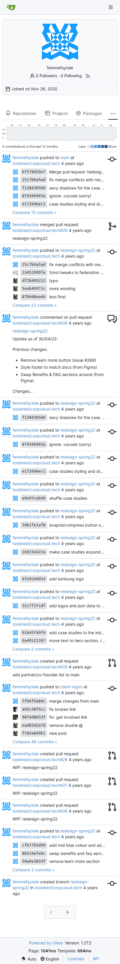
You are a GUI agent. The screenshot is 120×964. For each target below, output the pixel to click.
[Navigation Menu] (111, 7)
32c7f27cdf (33, 605)
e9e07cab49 (33, 498)
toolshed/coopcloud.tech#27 (40, 785)
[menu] (28, 958)
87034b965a (33, 196)
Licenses (76, 958)
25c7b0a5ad (33, 179)
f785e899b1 (33, 733)
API (96, 958)
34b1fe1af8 (33, 525)
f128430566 (33, 188)
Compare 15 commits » (35, 212)
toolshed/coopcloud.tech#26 (40, 810)
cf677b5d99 (33, 845)
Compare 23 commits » (35, 305)
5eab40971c (33, 288)
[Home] (11, 7)
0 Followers (46, 75)
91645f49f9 (33, 632)
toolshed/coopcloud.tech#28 (40, 230)
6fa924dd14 (33, 579)
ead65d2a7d (33, 725)
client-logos (71, 686)
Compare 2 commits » (33, 648)
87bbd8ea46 (33, 296)
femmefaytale (26, 157)
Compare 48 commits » (35, 741)
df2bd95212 (33, 280)
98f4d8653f (33, 717)
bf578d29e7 (33, 172)
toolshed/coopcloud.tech (36, 163)
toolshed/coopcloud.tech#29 (40, 666)
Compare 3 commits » (33, 869)
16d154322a (33, 552)
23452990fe (33, 272)
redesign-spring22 (77, 250)
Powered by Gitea (46, 942)
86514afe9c (33, 853)
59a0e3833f (33, 861)
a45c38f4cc (33, 709)
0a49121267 (33, 640)
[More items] (113, 113)
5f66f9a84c (33, 701)
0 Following (71, 75)
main (64, 157)
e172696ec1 (33, 204)
